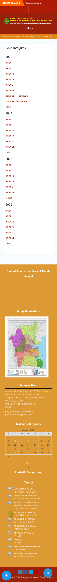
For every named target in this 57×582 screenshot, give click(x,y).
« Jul (27, 463)
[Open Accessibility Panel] (6, 575)
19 (22, 449)
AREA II (9, 68)
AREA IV (9, 79)
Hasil (8, 107)
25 (15, 453)
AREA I (8, 119)
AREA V (9, 85)
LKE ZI (8, 152)
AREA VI (9, 90)
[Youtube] (36, 9)
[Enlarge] (44, 320)
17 (9, 449)
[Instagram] (20, 9)
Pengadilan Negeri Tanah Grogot (37, 577)
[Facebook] (25, 9)
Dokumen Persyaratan (16, 101)
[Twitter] (31, 9)
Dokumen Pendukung (16, 96)
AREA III (9, 74)
